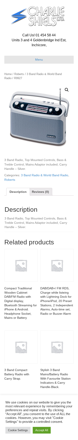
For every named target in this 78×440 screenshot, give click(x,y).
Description (18, 191)
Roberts (19, 74)
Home (8, 74)
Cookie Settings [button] (18, 430)
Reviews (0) (40, 191)
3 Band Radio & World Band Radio (44, 175)
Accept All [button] (41, 430)
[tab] (18, 192)
